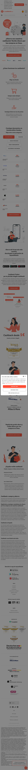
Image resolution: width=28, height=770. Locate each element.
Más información (9, 383)
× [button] (25, 376)
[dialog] (14, 385)
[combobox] (23, 376)
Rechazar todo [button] (14, 389)
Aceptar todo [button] (14, 386)
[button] (14, 393)
